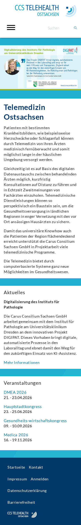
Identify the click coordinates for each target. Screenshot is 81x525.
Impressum (17, 479)
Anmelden (40, 479)
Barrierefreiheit (21, 502)
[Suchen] (75, 28)
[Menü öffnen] (11, 27)
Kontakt (36, 467)
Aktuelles (14, 292)
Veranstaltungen (22, 383)
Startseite (16, 467)
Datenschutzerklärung (27, 490)
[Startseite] (45, 11)
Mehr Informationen (22, 362)
